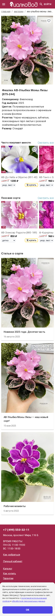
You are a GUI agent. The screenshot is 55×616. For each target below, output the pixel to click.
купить (32, 185)
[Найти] (41, 4)
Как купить (9, 573)
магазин (18, 11)
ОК (27, 609)
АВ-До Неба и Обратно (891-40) (19, 177)
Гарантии (8, 578)
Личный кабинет (12, 561)
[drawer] (4, 4)
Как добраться (11, 554)
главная (5, 11)
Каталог (7, 568)
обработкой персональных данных (28, 601)
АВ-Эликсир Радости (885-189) (19, 232)
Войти (47, 4)
